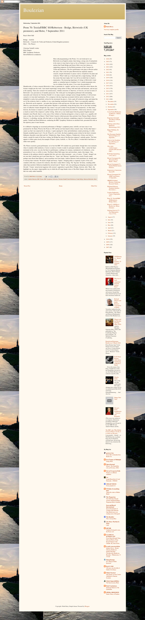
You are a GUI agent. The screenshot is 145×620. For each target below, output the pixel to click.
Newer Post (27, 186)
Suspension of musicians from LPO (114, 171)
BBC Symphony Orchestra (51, 179)
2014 (107, 91)
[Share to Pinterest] (57, 176)
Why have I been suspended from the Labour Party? (117, 283)
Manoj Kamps (110, 560)
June (109, 222)
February (110, 233)
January (110, 236)
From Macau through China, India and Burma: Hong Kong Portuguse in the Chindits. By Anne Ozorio (113, 540)
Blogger (87, 606)
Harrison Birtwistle (88, 179)
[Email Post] (45, 176)
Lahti (107, 525)
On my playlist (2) (110, 485)
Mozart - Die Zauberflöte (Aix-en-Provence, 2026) (112, 467)
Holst (95, 179)
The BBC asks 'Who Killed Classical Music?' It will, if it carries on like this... (113, 431)
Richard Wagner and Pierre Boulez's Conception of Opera (117, 303)
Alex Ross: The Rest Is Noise (112, 522)
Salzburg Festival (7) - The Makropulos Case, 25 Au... (113, 212)
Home (60, 186)
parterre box (110, 453)
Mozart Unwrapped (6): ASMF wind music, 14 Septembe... (114, 176)
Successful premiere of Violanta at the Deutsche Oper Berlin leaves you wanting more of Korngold (113, 511)
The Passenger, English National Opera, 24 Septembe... (113, 135)
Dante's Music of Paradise (112, 594)
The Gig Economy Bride (112, 583)
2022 (107, 69)
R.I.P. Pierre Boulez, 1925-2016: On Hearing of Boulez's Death (117, 361)
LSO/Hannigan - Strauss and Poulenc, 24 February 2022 (118, 260)
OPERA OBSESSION (112, 592)
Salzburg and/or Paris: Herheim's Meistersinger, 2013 (113, 125)
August (110, 217)
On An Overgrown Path (113, 471)
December (111, 101)
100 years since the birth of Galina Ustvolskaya (113, 569)
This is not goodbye (111, 518)
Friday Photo (109, 461)
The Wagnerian (110, 497)
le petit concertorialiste (113, 546)
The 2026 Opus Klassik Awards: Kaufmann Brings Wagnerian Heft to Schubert (113, 500)
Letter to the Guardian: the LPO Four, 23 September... (113, 141)
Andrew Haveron (32, 179)
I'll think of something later (112, 489)
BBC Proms (40, 179)
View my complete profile (111, 29)
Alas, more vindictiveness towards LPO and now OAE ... (114, 148)
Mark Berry (109, 27)
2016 (107, 86)
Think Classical (110, 573)
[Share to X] (53, 176)
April (109, 228)
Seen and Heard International (111, 506)
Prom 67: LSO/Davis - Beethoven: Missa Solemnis (113, 206)
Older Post (94, 186)
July (109, 220)
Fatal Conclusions (111, 586)
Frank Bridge (79, 179)
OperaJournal (110, 464)
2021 (107, 72)
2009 (107, 242)
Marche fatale (116, 378)
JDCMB (108, 528)
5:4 (107, 477)
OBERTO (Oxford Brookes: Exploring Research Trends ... (113, 182)
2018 (107, 80)
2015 (107, 88)
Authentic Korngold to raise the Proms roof (113, 530)
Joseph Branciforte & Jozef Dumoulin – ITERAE (113, 480)
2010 (107, 239)
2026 (107, 59)
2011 (107, 99)
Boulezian (33, 10)
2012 (107, 96)
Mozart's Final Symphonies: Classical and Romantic (117, 412)
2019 (107, 78)
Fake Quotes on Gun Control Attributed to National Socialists (113, 576)
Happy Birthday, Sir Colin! (113, 130)
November (111, 104)
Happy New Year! (117, 398)
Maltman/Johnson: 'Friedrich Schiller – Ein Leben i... (113, 188)
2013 (107, 94)
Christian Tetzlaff (62, 179)
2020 (107, 75)
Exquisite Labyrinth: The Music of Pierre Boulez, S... (113, 119)
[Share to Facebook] (55, 176)
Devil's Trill (109, 566)
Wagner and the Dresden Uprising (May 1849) (117, 321)
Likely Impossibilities (112, 581)
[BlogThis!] (51, 176)
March (110, 230)
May (109, 225)
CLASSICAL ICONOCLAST (110, 535)
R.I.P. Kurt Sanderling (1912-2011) (113, 154)
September (111, 109)
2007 (107, 247)
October (110, 107)
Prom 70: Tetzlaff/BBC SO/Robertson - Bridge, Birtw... (113, 200)
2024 (107, 64)
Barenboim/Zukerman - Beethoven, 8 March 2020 (113, 342)
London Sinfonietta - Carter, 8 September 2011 (113, 194)
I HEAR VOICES (111, 484)
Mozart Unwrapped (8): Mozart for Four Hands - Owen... (114, 159)
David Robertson (71, 179)
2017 (107, 83)
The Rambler (110, 517)
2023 (107, 67)
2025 (107, 61)
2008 (107, 245)
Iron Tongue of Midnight (113, 460)
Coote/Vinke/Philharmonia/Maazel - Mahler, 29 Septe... (114, 113)
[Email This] (49, 176)
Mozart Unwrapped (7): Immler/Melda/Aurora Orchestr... (114, 165)
